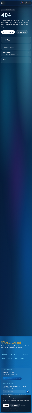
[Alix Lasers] (2, 2)
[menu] (29, 2)
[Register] (27, 391)
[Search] (26, 2)
